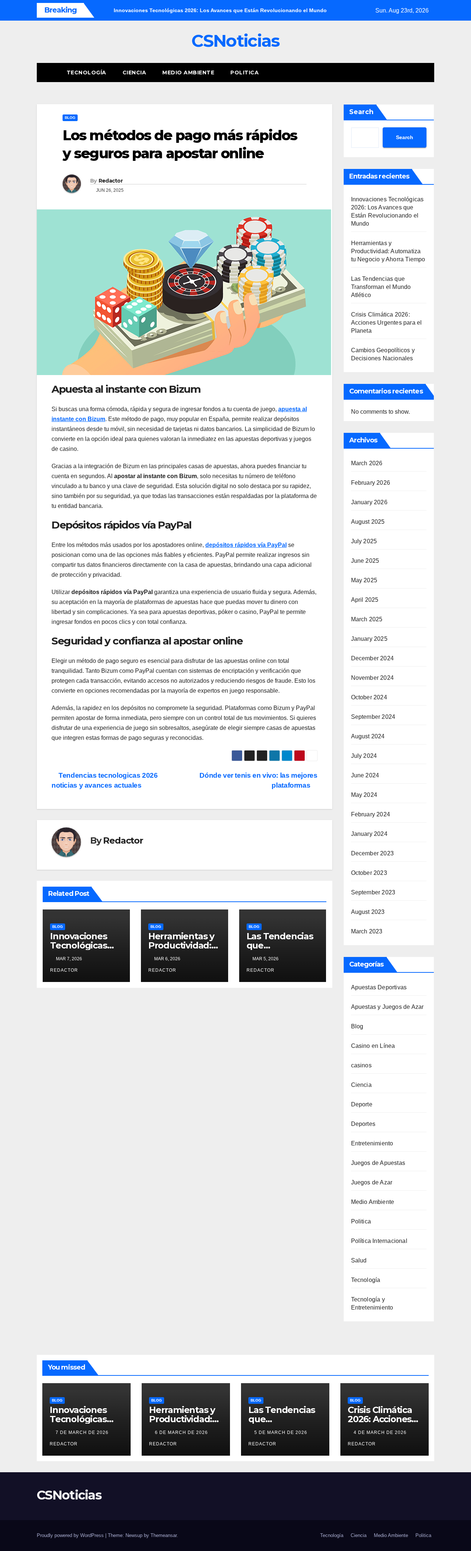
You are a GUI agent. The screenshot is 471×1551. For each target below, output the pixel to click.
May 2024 (364, 795)
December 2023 (372, 853)
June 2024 (365, 775)
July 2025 (364, 541)
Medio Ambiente (188, 72)
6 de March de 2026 (182, 1432)
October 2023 (369, 873)
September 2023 (373, 892)
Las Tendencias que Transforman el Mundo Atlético (381, 287)
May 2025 (364, 580)
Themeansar (163, 1535)
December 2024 (372, 658)
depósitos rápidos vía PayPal (246, 545)
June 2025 (365, 561)
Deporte (361, 1104)
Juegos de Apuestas (378, 1163)
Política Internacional (379, 1241)
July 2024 (364, 756)
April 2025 (365, 600)
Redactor (111, 180)
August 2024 (368, 736)
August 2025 (368, 522)
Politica (244, 72)
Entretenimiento (372, 1143)
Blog (70, 118)
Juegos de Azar (372, 1182)
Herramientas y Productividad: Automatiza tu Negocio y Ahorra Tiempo (388, 251)
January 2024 (369, 834)
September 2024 (373, 717)
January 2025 (369, 639)
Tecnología (86, 72)
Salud (359, 1260)
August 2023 (368, 912)
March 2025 (367, 619)
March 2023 (367, 931)
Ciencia (134, 72)
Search (361, 112)
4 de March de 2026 (381, 1432)
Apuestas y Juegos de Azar (387, 1007)
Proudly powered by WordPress (71, 1535)
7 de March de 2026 (83, 1432)
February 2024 (370, 814)
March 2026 (367, 463)
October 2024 (369, 697)
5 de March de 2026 (281, 1432)
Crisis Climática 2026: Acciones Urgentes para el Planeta (386, 322)
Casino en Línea (373, 1046)
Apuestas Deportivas (379, 987)
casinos (361, 1065)
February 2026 (370, 483)
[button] (415, 72)
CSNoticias (235, 40)
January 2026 (369, 502)
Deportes (363, 1124)
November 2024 (372, 678)
